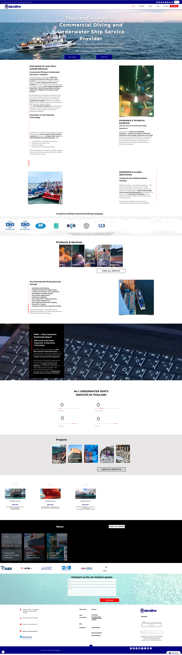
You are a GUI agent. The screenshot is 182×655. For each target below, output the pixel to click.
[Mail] (21, 624)
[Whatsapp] (167, 2)
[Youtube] (163, 2)
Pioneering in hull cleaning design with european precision (122, 460)
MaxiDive (57, 650)
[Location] (20, 610)
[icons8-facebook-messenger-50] (172, 2)
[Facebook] (159, 2)
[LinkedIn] (157, 2)
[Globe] (21, 631)
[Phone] (21, 618)
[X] (165, 2)
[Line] (170, 2)
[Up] (3, 652)
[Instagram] (161, 2)
